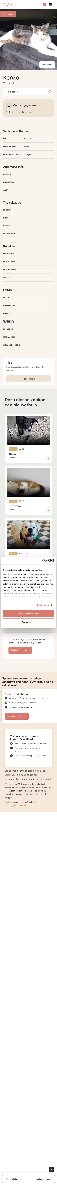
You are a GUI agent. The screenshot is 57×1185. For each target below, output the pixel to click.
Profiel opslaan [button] (12, 92)
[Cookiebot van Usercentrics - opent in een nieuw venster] (42, 560)
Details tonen (42, 605)
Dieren (11, 510)
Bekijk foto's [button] (47, 65)
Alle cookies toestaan (28, 613)
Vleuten (12, 458)
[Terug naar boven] (51, 1169)
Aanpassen (27, 622)
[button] (44, 5)
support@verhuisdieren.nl (15, 805)
